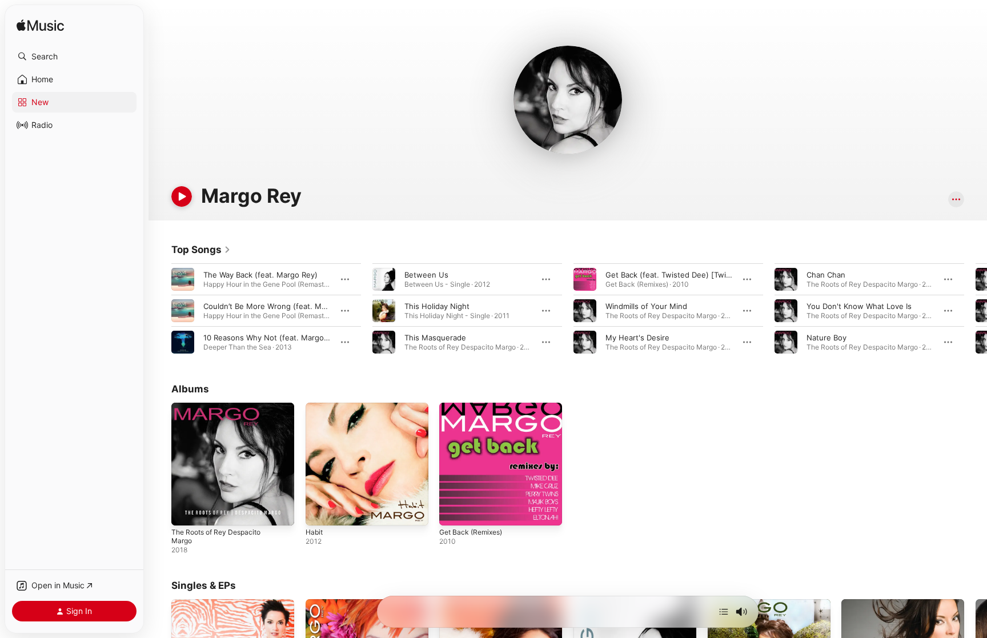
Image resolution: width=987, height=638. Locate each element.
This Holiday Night (437, 306)
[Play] (181, 196)
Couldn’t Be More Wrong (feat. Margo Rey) (279, 306)
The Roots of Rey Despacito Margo (221, 412)
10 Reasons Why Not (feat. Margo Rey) (272, 337)
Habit (315, 407)
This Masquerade (435, 337)
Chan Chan (826, 274)
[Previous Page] (160, 311)
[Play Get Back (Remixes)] (453, 511)
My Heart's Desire (637, 337)
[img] (40, 26)
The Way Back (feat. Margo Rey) (260, 274)
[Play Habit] (319, 511)
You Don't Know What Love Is (859, 306)
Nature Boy (826, 337)
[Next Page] (976, 311)
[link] (201, 249)
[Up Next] (724, 612)
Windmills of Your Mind (646, 306)
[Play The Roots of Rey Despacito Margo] (185, 511)
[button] (74, 56)
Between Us (426, 274)
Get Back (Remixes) (474, 407)
